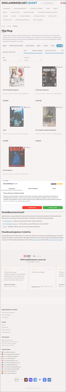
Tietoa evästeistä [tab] (33, 188)
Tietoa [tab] (54, 188)
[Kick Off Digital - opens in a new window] (57, 184)
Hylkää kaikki (32, 207)
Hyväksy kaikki (53, 207)
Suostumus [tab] (12, 188)
